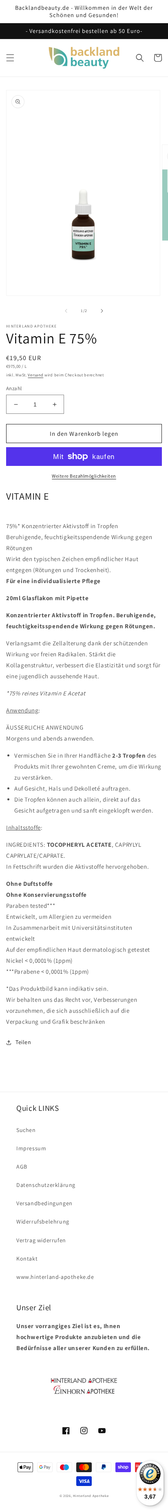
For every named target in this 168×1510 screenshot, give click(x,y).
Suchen (26, 1130)
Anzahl (14, 388)
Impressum (31, 1148)
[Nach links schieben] (66, 311)
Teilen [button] (23, 1042)
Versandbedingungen (44, 1203)
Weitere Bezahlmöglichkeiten (84, 476)
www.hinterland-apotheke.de (55, 1277)
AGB (21, 1166)
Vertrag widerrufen (41, 1240)
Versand (35, 375)
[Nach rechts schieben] (102, 311)
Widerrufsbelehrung (42, 1221)
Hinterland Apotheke (90, 1495)
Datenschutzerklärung (45, 1185)
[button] (10, 58)
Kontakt (27, 1258)
